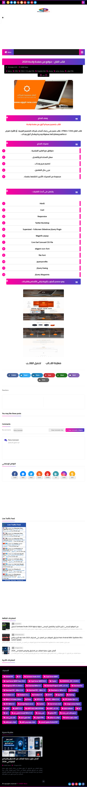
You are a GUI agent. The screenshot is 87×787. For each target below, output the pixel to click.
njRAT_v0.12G (53, 708)
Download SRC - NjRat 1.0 (37, 690)
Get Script (7, 580)
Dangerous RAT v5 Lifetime (14, 685)
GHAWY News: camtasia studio (15, 565)
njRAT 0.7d (18, 708)
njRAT (7, 708)
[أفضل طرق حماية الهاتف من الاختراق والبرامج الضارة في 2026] (6, 650)
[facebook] (83, 784)
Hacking (71, 694)
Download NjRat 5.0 (34, 685)
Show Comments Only (57, 430)
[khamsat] (8, 2)
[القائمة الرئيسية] (82, 52)
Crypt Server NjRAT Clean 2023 (15, 681)
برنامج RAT (53, 713)
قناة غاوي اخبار (25, 717)
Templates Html (41, 71)
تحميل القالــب (33, 363)
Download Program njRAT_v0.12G (57, 685)
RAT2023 (39, 699)
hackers (41, 703)
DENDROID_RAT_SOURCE (70, 681)
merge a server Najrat (73, 703)
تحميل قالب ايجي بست (69, 713)
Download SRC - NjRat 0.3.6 (14, 690)
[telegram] (14, 2)
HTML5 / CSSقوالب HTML (28, 71)
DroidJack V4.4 (23, 694)
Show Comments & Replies (75, 430)
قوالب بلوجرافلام (11, 722)
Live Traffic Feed (14, 525)
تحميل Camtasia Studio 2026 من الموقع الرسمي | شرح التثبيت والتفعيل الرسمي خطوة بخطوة (44, 626)
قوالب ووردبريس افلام (28, 722)
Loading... (47, 732)
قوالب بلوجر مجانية (71, 717)
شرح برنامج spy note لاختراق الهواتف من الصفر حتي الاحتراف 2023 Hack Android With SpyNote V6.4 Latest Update (46, 638)
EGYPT (50, 694)
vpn (7, 713)
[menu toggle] (3, 2)
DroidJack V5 (38, 694)
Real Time (13, 580)
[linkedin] (28, 2)
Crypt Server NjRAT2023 (38, 681)
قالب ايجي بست (10, 717)
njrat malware (68, 708)
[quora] (18, 2)
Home (9, 52)
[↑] (43, 781)
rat (79, 708)
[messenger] (11, 2)
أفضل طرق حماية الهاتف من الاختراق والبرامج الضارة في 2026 (33, 650)
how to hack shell (55, 703)
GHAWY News (7, 765)
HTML (16, 71)
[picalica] (66, 784)
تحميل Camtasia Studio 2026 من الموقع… (12, 550)
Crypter (54, 681)
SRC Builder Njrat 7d (71, 699)
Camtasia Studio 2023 (33, 676)
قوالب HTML (70, 71)
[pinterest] (31, 2)
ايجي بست (41, 713)
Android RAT (9, 676)
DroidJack (74, 690)
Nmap (29, 699)
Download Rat (78, 685)
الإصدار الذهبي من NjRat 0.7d (23, 713)
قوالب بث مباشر (55, 717)
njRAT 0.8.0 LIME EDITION (35, 708)
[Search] (83, 2)
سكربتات (50, 71)
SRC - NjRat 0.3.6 (53, 699)
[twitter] (35, 2)
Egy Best (60, 694)
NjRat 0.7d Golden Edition (13, 699)
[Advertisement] (43, 31)
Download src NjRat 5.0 (58, 690)
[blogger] (21, 2)
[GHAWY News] (43, 10)
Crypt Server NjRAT (52, 676)
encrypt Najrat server (26, 703)
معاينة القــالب (53, 363)
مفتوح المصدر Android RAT (49, 722)
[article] (63, 402)
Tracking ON (20, 580)
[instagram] (73, 784)
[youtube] (25, 2)
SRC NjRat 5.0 (10, 703)
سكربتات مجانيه (60, 71)
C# (19, 676)
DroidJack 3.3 (10, 694)
